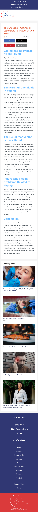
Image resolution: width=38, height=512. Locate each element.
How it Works (19, 466)
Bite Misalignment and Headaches (13, 375)
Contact (19, 478)
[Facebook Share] (9, 40)
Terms (19, 488)
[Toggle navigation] (34, 15)
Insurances (19, 459)
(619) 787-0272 (20, 424)
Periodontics (15, 37)
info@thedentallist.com (20, 4)
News (19, 463)
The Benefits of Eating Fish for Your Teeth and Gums (19, 347)
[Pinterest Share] (9, 45)
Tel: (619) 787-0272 (20, 2)
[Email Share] (21, 45)
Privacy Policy (19, 484)
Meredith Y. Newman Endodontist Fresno (12, 407)
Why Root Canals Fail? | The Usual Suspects (16, 405)
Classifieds (19, 474)
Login (15, 7)
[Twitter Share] (21, 40)
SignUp (24, 7)
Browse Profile (19, 455)
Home (19, 447)
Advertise (19, 470)
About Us (19, 451)
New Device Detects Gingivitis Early (13, 318)
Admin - (8, 37)
